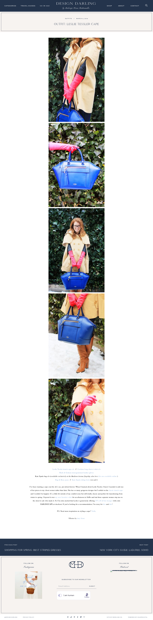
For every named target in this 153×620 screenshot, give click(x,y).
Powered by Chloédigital (138, 617)
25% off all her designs (103, 501)
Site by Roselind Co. (115, 617)
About (121, 6)
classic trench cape (116, 490)
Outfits (68, 18)
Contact (135, 6)
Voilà (93, 511)
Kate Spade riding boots (81, 480)
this (104, 504)
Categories (10, 6)
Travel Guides (28, 6)
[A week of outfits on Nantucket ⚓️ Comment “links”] (28, 585)
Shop (109, 6)
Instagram (28, 567)
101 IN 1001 (45, 6)
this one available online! (107, 476)
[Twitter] (81, 617)
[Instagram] (68, 617)
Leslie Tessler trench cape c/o (63, 469)
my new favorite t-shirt (63, 497)
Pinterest (124, 567)
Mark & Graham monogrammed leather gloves (76, 472)
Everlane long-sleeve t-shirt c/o (89, 469)
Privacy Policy (28, 617)
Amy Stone (81, 518)
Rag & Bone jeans (62, 480)
